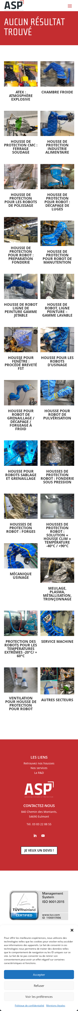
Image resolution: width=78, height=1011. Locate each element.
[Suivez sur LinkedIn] (35, 835)
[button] (72, 930)
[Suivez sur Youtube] (43, 835)
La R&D (39, 773)
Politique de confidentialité (29, 1005)
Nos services (39, 768)
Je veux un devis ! (39, 850)
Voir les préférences (39, 997)
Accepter (39, 975)
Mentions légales (55, 1005)
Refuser (39, 986)
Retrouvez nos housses (39, 763)
